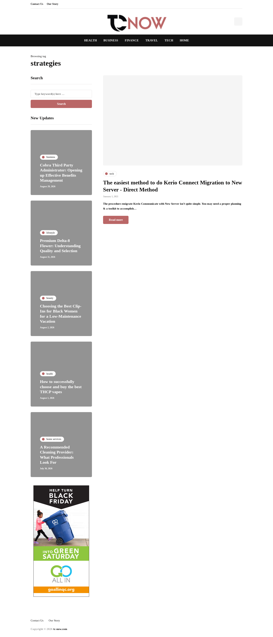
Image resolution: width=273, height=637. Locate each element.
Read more (116, 219)
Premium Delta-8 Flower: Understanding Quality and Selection (60, 245)
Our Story (52, 4)
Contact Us (37, 4)
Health (90, 40)
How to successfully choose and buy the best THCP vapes (61, 386)
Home (184, 40)
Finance (132, 40)
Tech (169, 40)
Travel (151, 40)
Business (110, 40)
